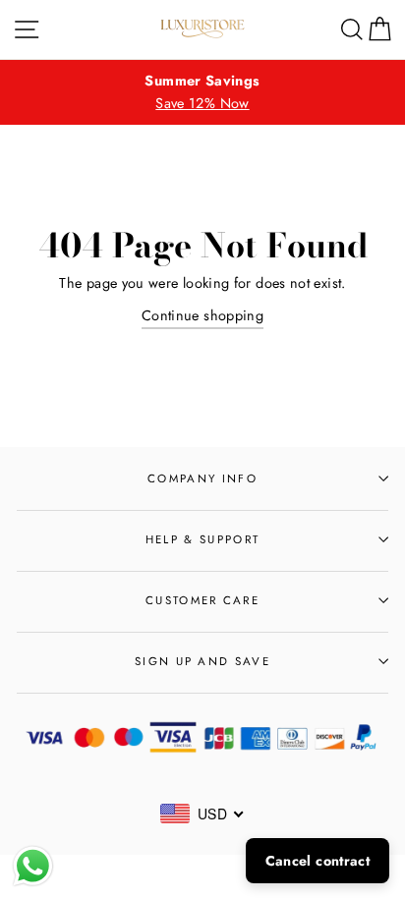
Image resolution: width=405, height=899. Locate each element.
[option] (202, 92)
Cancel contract (317, 861)
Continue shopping (202, 315)
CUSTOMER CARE (202, 600)
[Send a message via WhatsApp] (33, 866)
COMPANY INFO (202, 478)
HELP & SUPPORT (202, 539)
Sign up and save (202, 661)
